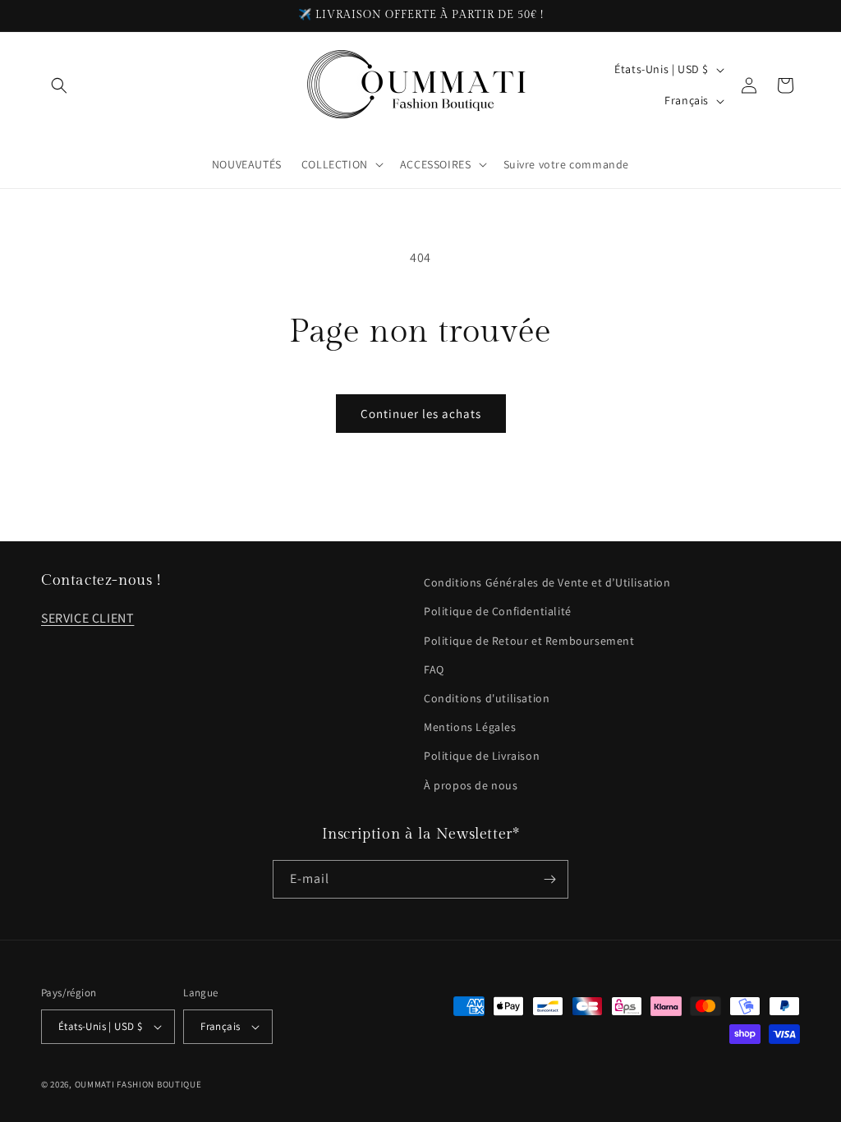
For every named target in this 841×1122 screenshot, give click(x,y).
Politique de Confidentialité (498, 611)
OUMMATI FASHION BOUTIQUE (138, 1084)
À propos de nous (471, 785)
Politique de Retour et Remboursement (529, 640)
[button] (59, 85)
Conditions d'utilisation (486, 698)
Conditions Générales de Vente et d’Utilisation (547, 582)
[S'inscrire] (549, 879)
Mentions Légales (470, 727)
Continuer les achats (421, 413)
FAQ (434, 669)
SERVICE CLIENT (87, 618)
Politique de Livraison (482, 755)
